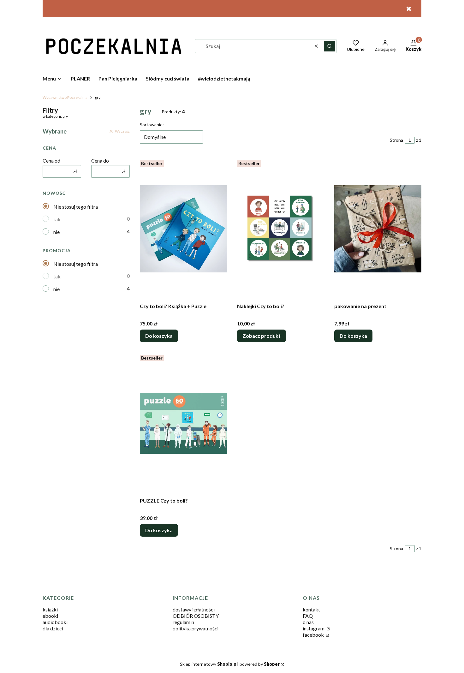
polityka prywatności (195, 628)
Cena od (51, 161)
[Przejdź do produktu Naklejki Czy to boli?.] (280, 229)
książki (50, 609)
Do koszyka (159, 336)
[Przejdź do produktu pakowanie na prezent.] (377, 229)
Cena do (100, 161)
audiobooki (55, 622)
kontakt (311, 609)
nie (56, 232)
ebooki (50, 616)
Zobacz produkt (261, 336)
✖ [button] (409, 8)
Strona (396, 140)
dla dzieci (53, 628)
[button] (329, 46)
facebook (314, 635)
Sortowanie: (152, 124)
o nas (308, 622)
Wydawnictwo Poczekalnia (65, 97)
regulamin (183, 622)
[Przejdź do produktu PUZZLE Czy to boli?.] (183, 423)
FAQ (308, 616)
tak (57, 219)
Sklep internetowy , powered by (230, 664)
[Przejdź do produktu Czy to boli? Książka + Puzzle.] (183, 229)
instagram (314, 628)
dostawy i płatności (194, 609)
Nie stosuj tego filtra (75, 207)
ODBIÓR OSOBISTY (196, 616)
